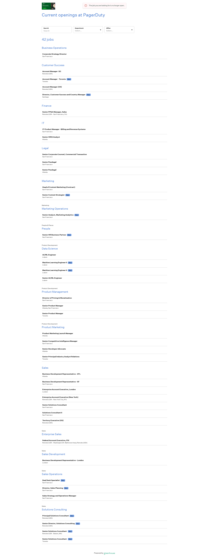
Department (79, 28)
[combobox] (106, 31)
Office (108, 28)
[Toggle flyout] (100, 30)
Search (46, 28)
